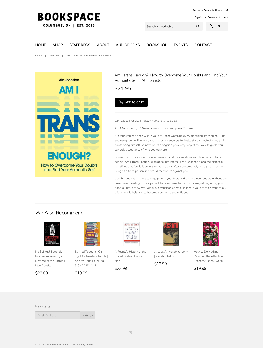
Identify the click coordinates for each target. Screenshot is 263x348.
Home (40, 45)
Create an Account (218, 17)
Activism (54, 55)
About (103, 45)
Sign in (198, 17)
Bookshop (157, 45)
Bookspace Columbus (56, 344)
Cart (220, 26)
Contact (203, 45)
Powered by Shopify (83, 344)
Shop (58, 45)
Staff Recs (80, 45)
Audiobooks (128, 45)
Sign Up (88, 315)
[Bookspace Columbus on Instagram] (130, 334)
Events (181, 45)
